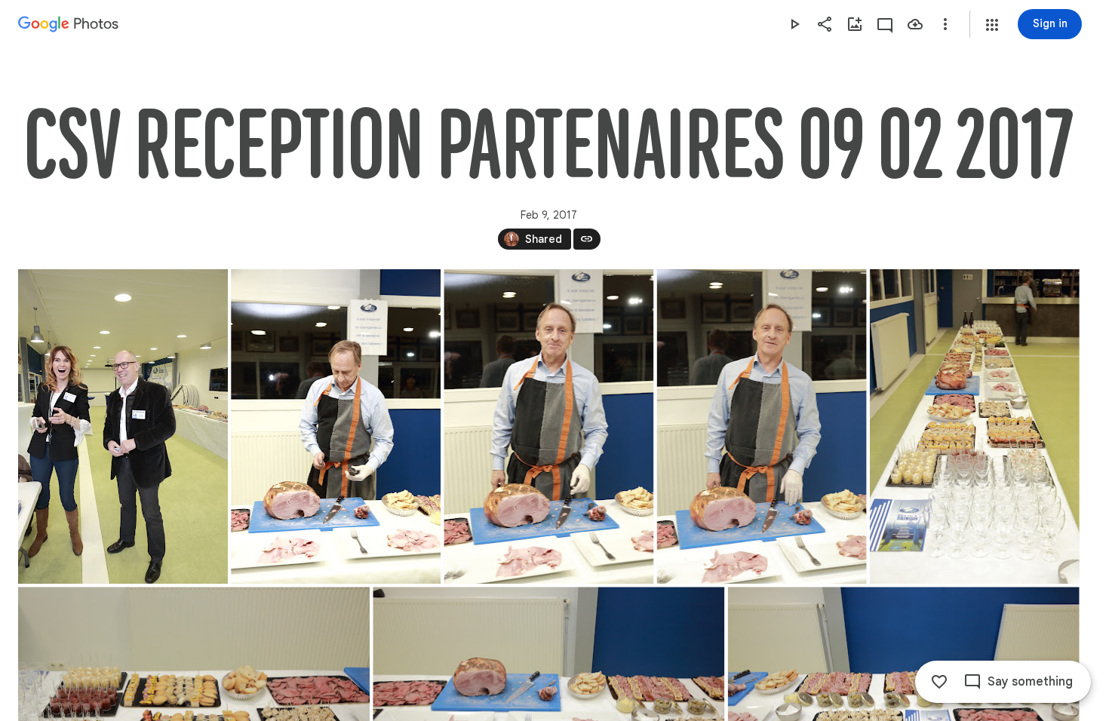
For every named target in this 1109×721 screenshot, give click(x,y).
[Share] (824, 24)
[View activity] (885, 24)
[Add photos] (855, 24)
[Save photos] (915, 24)
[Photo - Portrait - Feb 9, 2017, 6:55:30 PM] (548, 426)
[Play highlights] (794, 24)
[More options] (945, 24)
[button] (992, 25)
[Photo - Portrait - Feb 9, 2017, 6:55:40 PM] (762, 426)
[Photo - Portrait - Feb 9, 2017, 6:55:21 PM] (336, 426)
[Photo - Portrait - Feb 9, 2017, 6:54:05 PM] (123, 426)
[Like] (939, 682)
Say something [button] (1030, 681)
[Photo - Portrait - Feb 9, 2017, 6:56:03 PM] (975, 426)
